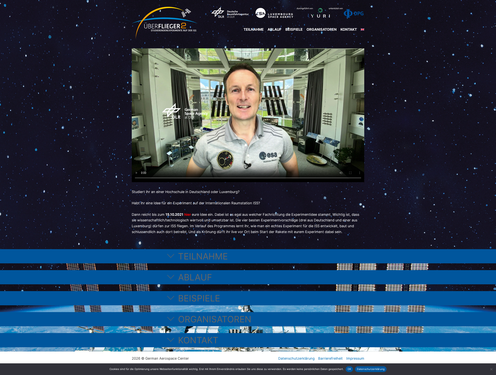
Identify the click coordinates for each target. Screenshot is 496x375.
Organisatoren (322, 29)
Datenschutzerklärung (296, 358)
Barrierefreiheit (330, 358)
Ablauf (275, 29)
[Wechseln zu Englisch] (362, 29)
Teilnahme (254, 29)
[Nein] (491, 369)
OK (349, 369)
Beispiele (294, 29)
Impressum (355, 358)
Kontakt (348, 29)
